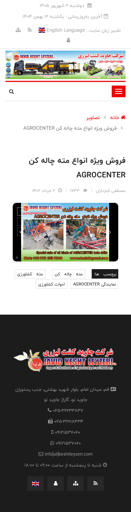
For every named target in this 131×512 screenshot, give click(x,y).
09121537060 (67, 432)
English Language (65, 30)
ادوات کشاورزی (51, 284)
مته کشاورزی (30, 273)
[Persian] (35, 483)
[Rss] (29, 30)
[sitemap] (18, 30)
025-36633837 (68, 410)
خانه (115, 117)
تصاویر (93, 117)
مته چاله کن (69, 273)
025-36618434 (68, 421)
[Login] (68, 40)
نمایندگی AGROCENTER (94, 284)
